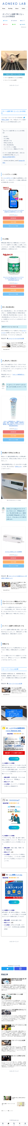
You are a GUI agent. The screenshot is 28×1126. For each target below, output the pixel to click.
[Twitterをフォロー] (7, 968)
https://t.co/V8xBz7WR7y (9, 157)
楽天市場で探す (13, 218)
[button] (25, 518)
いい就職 (14, 902)
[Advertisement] (14, 39)
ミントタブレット (8, 178)
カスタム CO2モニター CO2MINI (13, 551)
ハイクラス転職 (14, 758)
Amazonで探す (13, 290)
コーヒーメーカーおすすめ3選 (16, 338)
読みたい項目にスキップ (12, 74)
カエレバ (16, 214)
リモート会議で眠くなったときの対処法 (13, 77)
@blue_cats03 (5, 119)
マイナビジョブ (14, 800)
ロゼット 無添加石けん (18, 374)
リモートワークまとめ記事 (10, 80)
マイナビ (14, 827)
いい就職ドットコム (15, 875)
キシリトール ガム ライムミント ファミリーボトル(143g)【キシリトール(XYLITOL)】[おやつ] (13, 279)
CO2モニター (18, 466)
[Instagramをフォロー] (20, 968)
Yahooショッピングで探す (13, 294)
